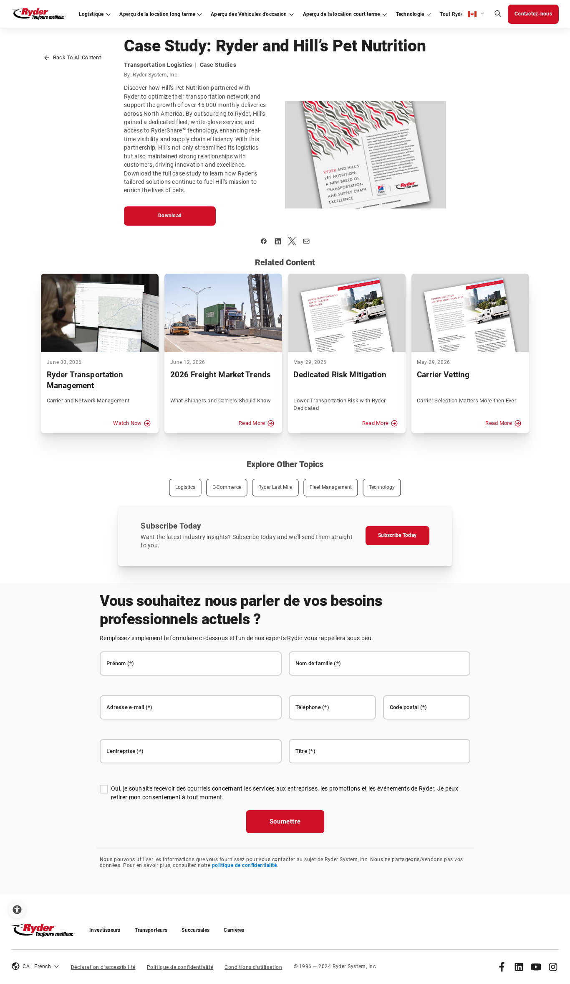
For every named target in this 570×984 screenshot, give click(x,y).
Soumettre (285, 821)
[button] (476, 14)
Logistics (185, 487)
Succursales (195, 930)
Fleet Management (331, 487)
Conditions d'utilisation (253, 967)
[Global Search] (498, 14)
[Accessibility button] (16, 909)
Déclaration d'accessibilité (103, 967)
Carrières (234, 930)
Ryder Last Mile (275, 487)
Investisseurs (105, 930)
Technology (382, 487)
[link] (501, 966)
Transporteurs (151, 930)
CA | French (37, 966)
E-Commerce (226, 487)
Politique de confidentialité (180, 967)
